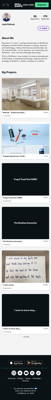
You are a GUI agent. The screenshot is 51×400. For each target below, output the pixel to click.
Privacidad (37, 378)
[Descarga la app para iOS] (17, 362)
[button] (3, 4)
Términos (25, 381)
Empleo (20, 378)
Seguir (44, 28)
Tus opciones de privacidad (24, 388)
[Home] (19, 5)
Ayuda (28, 378)
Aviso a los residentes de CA (25, 391)
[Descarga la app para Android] (34, 362)
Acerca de (11, 378)
